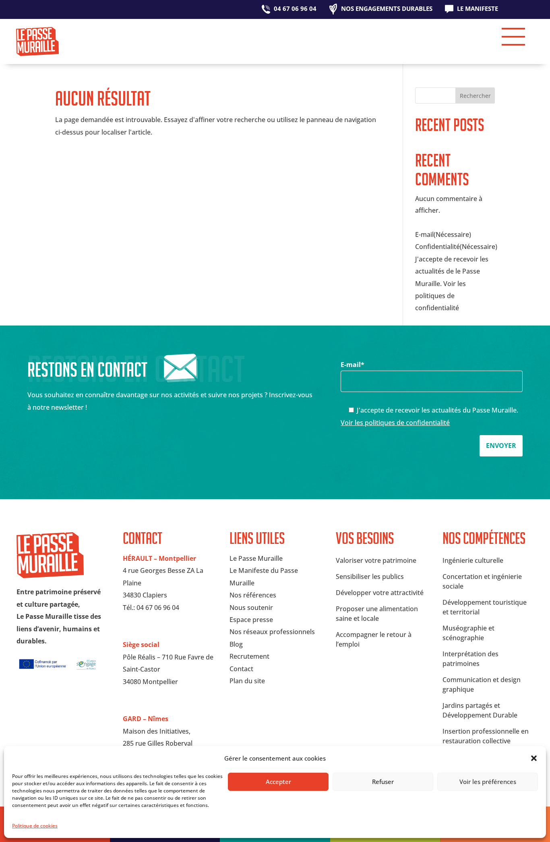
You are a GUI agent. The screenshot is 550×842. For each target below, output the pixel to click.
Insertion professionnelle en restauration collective (485, 736)
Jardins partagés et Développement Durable (479, 710)
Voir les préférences (487, 782)
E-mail (352, 364)
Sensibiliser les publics (370, 576)
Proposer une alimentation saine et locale (377, 613)
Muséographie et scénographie (468, 633)
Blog (236, 644)
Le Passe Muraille (256, 558)
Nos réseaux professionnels (272, 631)
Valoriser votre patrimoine (376, 560)
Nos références (253, 595)
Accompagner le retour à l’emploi (373, 639)
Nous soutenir (251, 607)
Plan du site (247, 680)
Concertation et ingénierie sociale (482, 581)
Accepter (278, 782)
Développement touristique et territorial (484, 607)
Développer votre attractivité (380, 592)
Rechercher (475, 96)
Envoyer (501, 445)
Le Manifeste (477, 9)
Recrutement (249, 656)
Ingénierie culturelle (472, 560)
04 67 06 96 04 (295, 9)
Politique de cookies (35, 825)
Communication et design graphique (481, 684)
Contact (241, 668)
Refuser (383, 782)
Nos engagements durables (386, 9)
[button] (534, 758)
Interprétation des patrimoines (470, 658)
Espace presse (251, 619)
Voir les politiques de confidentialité (395, 422)
